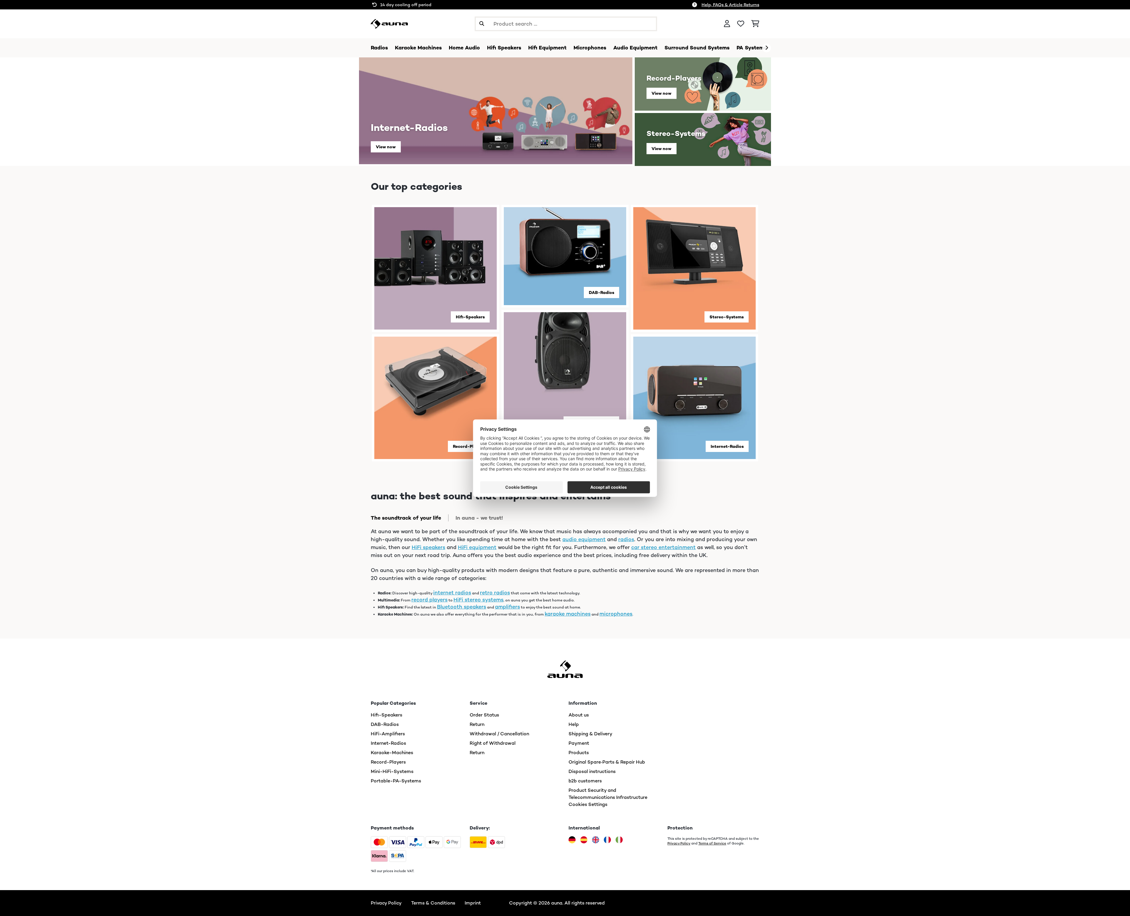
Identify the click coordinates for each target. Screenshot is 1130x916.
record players (429, 599)
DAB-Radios (601, 292)
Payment (579, 743)
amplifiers (507, 607)
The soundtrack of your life (406, 518)
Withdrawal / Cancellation (499, 734)
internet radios (452, 592)
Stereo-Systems (726, 317)
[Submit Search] (481, 23)
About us (579, 715)
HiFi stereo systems (478, 599)
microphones (615, 614)
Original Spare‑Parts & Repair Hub (607, 762)
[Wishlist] (740, 24)
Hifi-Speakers (470, 317)
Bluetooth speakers (461, 607)
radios (626, 539)
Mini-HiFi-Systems (392, 771)
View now (386, 146)
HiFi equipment (477, 547)
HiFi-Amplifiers (388, 734)
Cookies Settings (588, 804)
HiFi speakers (428, 547)
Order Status (484, 715)
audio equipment (584, 539)
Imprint (473, 903)
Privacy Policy (678, 843)
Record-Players (469, 446)
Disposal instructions (592, 771)
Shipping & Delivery (590, 734)
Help (574, 724)
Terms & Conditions (433, 903)
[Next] (766, 48)
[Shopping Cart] (755, 24)
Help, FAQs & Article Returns (730, 4)
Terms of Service (712, 843)
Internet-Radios (727, 446)
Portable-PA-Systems (396, 781)
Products (579, 752)
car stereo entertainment (663, 547)
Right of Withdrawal (493, 743)
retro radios (495, 592)
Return (477, 724)
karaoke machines (568, 614)
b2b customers (585, 781)
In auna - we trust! (479, 518)
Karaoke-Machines (392, 752)
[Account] (727, 24)
